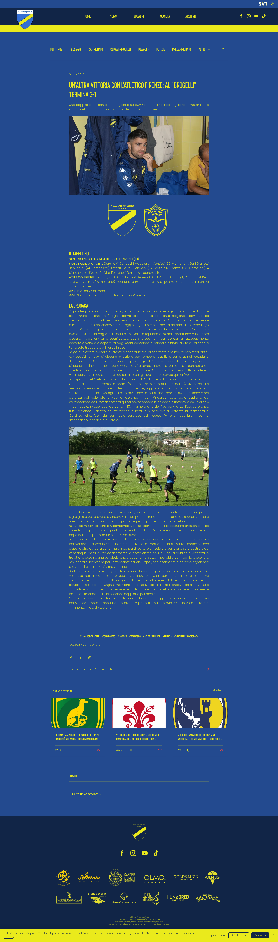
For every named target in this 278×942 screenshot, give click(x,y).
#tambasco (135, 636)
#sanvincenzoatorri (89, 636)
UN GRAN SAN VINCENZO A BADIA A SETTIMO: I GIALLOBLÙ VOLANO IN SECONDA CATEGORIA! (77, 737)
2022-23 (75, 645)
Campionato (96, 49)
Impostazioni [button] (216, 935)
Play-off (143, 49)
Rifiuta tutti (239, 935)
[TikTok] (264, 16)
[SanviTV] (256, 16)
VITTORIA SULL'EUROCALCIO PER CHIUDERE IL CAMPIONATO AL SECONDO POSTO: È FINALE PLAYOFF (137, 737)
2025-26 (76, 49)
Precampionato (181, 49)
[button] (139, 16)
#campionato (108, 636)
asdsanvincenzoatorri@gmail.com (150, 922)
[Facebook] (241, 16)
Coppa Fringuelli (120, 49)
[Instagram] (249, 16)
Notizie (160, 49)
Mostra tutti (220, 690)
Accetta (260, 935)
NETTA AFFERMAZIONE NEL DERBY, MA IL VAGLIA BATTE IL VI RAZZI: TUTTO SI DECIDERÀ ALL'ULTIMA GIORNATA (200, 737)
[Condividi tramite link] (89, 657)
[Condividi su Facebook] (71, 657)
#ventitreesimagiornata (186, 636)
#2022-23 (122, 636)
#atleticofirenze (151, 636)
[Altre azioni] (206, 74)
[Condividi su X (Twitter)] (80, 657)
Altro (202, 49)
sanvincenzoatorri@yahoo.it (125, 922)
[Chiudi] (273, 935)
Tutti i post (57, 49)
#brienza (167, 636)
